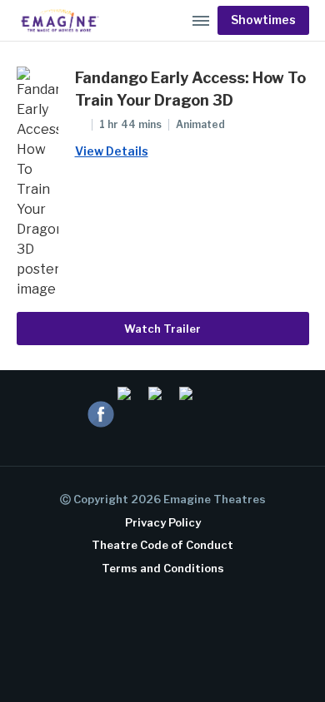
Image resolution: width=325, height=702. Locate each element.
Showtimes (263, 20)
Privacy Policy (163, 522)
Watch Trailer (162, 328)
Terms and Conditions (163, 568)
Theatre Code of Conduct (162, 544)
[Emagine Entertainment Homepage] (58, 20)
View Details (111, 151)
